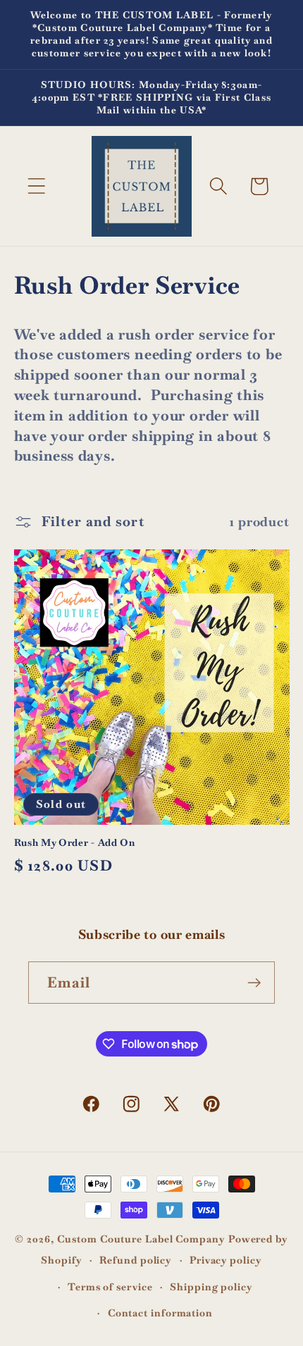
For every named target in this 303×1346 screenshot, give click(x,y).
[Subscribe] (254, 982)
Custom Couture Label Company (141, 1239)
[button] (36, 186)
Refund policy (135, 1260)
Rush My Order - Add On (74, 843)
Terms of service (110, 1286)
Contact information (160, 1313)
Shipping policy (211, 1286)
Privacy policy (226, 1260)
